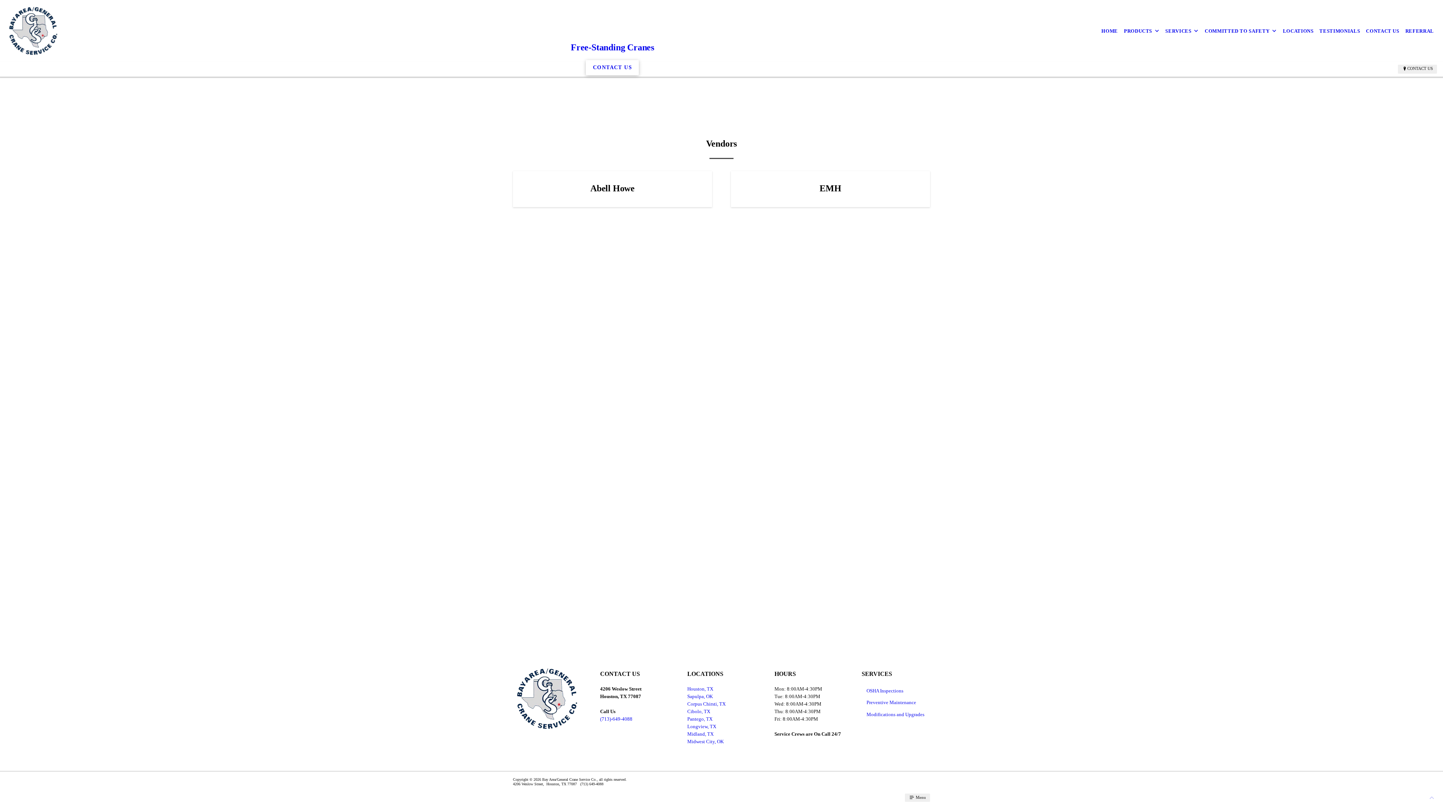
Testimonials (1339, 31)
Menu (920, 797)
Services (1178, 31)
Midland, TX (700, 734)
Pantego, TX (699, 719)
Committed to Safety (1237, 31)
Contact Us (1382, 31)
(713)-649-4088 (616, 719)
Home (1109, 31)
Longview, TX (701, 726)
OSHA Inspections (885, 691)
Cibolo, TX (698, 711)
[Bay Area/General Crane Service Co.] (33, 31)
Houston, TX (700, 689)
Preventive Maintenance (891, 702)
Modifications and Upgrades (895, 714)
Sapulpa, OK (700, 696)
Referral (1419, 31)
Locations (1298, 31)
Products (1138, 31)
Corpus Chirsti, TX (706, 704)
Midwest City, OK (705, 741)
